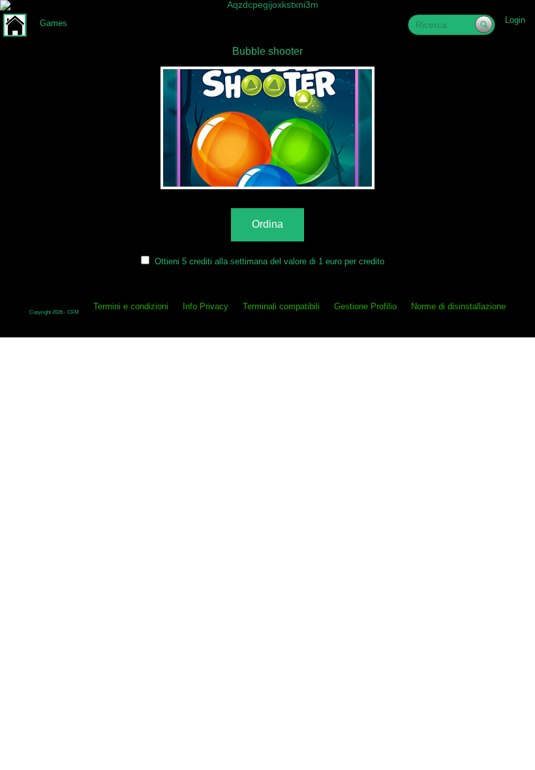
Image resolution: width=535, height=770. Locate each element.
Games (53, 23)
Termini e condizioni (130, 306)
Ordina (267, 224)
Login (515, 20)
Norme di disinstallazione (458, 306)
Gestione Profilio (365, 306)
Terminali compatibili (281, 306)
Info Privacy (205, 306)
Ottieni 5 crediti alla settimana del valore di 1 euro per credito (269, 261)
